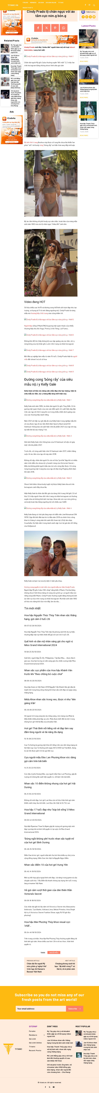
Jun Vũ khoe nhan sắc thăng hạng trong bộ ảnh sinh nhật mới (15, 59)
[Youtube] (94, 16)
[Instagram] (89, 5)
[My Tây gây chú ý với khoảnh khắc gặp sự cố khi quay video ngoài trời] (5, 48)
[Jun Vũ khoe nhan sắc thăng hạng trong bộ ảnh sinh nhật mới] (5, 59)
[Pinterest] (55, 28)
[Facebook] (85, 5)
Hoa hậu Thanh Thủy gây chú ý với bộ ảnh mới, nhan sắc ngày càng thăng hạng (16, 70)
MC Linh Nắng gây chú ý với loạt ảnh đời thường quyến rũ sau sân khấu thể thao (15, 82)
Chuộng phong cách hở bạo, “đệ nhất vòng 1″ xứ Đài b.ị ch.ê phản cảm (65, 966)
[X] (46, 28)
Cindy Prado (29, 47)
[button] (94, 5)
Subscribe (72, 1008)
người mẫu (54, 952)
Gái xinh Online (86, 45)
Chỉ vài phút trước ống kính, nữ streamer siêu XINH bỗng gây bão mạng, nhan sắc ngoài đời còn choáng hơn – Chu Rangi (16, 98)
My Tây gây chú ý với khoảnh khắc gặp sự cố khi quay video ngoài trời (16, 48)
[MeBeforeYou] (83, 12)
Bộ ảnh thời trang (31, 142)
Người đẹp (28, 326)
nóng (41, 145)
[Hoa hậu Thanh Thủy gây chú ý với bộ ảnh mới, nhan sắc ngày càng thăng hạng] (5, 69)
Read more (84, 61)
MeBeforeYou (91, 12)
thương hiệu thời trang (39, 313)
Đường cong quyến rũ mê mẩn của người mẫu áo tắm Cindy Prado (49, 587)
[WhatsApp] (63, 28)
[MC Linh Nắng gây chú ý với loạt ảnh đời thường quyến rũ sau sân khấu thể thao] (5, 81)
